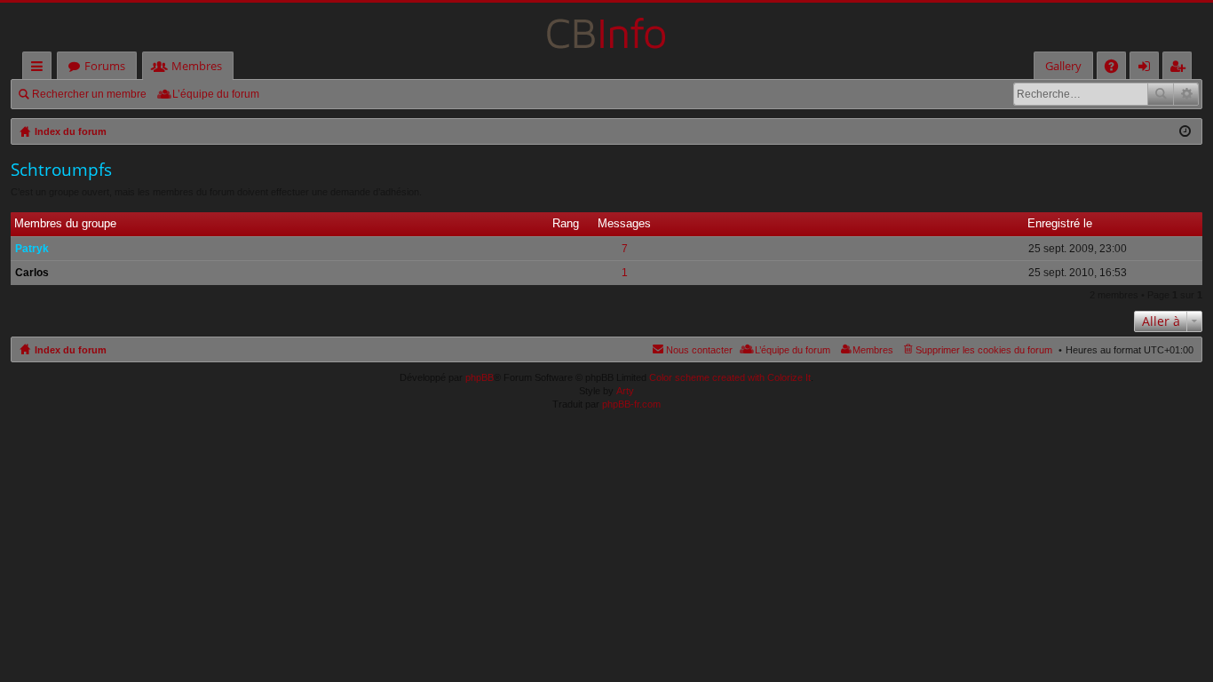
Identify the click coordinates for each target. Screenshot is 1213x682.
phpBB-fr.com (631, 404)
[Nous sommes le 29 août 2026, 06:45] (1185, 131)
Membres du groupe (65, 223)
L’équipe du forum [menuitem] (215, 94)
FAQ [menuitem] (1117, 69)
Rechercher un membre (89, 94)
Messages (624, 223)
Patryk (32, 248)
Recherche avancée (1186, 94)
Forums (104, 66)
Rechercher (1160, 94)
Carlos (32, 272)
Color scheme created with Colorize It (730, 377)
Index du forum (71, 350)
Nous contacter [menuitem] (699, 350)
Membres (196, 66)
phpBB (479, 377)
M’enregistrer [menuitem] (1181, 69)
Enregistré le (1059, 223)
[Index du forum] (606, 27)
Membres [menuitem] (872, 350)
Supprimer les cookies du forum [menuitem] (984, 350)
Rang (565, 223)
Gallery (1063, 66)
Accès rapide (40, 69)
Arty (625, 390)
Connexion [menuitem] (1148, 69)
